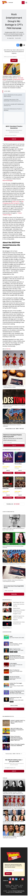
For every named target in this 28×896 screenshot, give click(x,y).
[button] (23, 2)
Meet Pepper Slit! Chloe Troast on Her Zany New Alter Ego (18, 604)
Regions (15, 887)
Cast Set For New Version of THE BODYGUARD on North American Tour (12, 100)
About (12, 885)
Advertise (7, 885)
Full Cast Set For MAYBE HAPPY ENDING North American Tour (14, 105)
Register (15, 2)
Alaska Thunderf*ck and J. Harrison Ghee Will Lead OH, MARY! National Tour (13, 792)
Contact (16, 885)
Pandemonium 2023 (18, 79)
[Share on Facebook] (18, 45)
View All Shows (14, 705)
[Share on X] (21, 45)
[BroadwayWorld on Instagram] (13, 879)
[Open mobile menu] (26, 2)
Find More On (13, 504)
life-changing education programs (13, 202)
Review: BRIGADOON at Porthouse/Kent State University (13, 95)
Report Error (14, 888)
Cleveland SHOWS (7, 631)
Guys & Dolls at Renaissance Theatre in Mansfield (13, 109)
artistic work (15, 201)
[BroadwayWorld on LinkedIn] (16, 879)
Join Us (21, 885)
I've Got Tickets (8, 472)
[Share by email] (24, 45)
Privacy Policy (18, 892)
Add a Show (14, 708)
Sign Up (14, 60)
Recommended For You (8, 716)
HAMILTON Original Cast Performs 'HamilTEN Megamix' (18, 617)
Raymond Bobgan (8, 180)
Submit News (9, 887)
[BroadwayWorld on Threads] (22, 879)
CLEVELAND (11, 2)
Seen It (8, 470)
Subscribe (14, 594)
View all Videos (6, 628)
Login (19, 2)
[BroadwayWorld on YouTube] (10, 882)
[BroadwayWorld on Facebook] (10, 879)
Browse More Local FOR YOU (15, 428)
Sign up (14, 771)
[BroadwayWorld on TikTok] (19, 879)
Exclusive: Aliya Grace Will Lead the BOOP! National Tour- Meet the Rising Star (14, 807)
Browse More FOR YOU (13, 753)
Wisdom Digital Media (18, 891)
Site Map (20, 887)
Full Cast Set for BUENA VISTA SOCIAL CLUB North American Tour (13, 837)
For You (9, 348)
